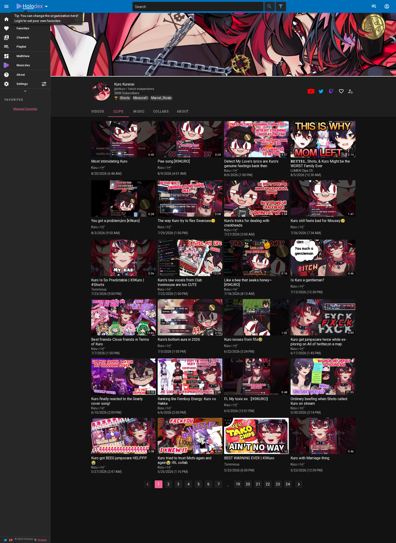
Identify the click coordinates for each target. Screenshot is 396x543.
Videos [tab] (97, 111)
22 (268, 484)
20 (248, 484)
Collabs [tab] (161, 111)
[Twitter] (5, 539)
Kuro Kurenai (124, 84)
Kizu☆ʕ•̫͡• (97, 167)
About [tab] (183, 111)
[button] (44, 84)
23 (278, 484)
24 (288, 484)
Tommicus (99, 289)
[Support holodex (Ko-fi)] (11, 539)
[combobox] (198, 6)
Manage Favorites (25, 109)
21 (258, 484)
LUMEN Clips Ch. (302, 170)
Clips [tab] (118, 111)
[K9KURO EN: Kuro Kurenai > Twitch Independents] (101, 91)
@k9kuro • (121, 89)
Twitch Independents (141, 89)
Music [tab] (139, 111)
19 (238, 484)
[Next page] (298, 484)
